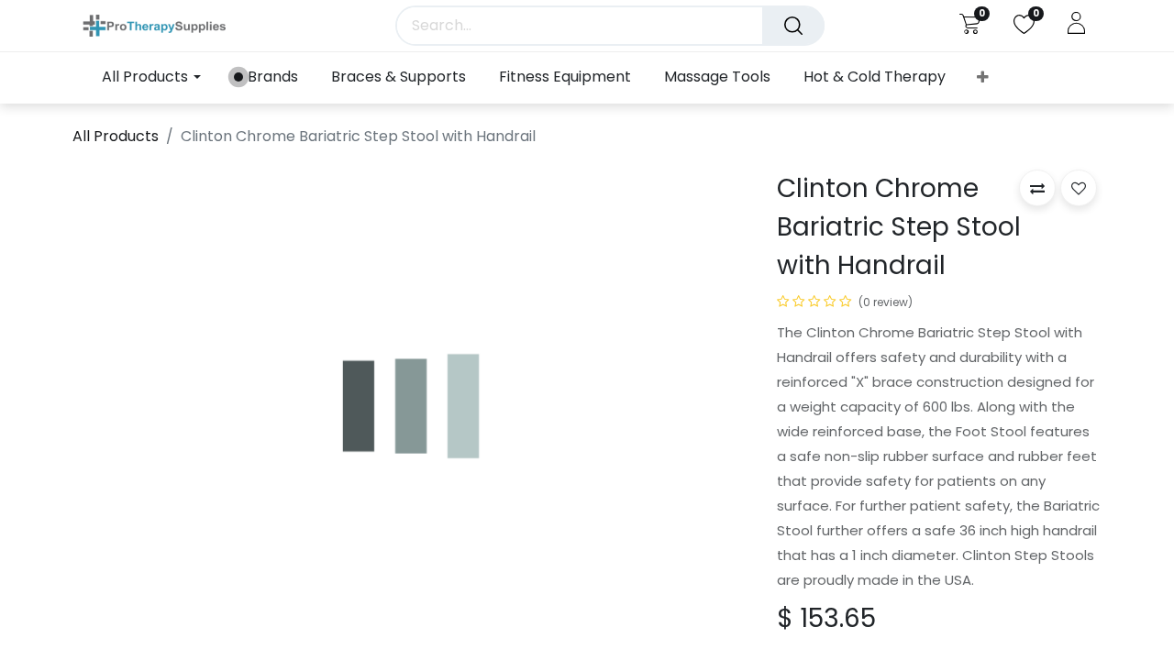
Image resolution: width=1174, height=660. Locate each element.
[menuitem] (266, 77)
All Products (115, 136)
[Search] (793, 25)
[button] (983, 78)
